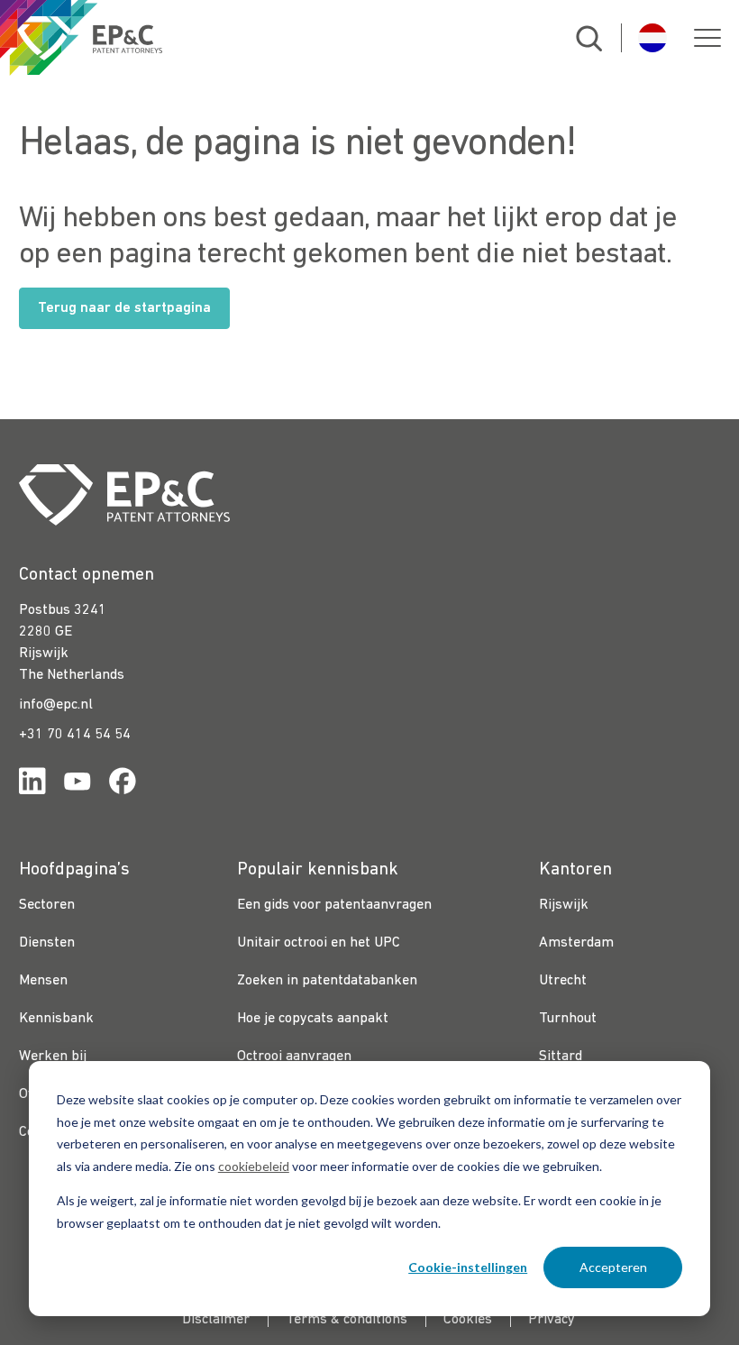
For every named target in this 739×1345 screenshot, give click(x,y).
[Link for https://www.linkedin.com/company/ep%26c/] (32, 784)
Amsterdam (576, 943)
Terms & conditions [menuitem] (346, 1320)
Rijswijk (563, 905)
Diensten (47, 943)
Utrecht (563, 981)
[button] (707, 38)
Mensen (43, 981)
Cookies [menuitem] (467, 1320)
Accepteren (613, 1267)
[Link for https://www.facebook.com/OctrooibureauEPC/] (122, 784)
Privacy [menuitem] (551, 1320)
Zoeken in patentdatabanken (327, 981)
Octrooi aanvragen (294, 1056)
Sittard (560, 1056)
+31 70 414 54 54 (75, 734)
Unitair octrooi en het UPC (318, 943)
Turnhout (568, 1018)
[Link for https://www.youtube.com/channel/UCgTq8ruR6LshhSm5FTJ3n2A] (77, 785)
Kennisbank (56, 1018)
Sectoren (47, 905)
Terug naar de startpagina (124, 308)
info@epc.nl (56, 705)
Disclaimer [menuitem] (216, 1320)
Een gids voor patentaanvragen (334, 905)
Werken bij (53, 1056)
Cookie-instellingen (467, 1267)
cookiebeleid (253, 1166)
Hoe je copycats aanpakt (312, 1018)
